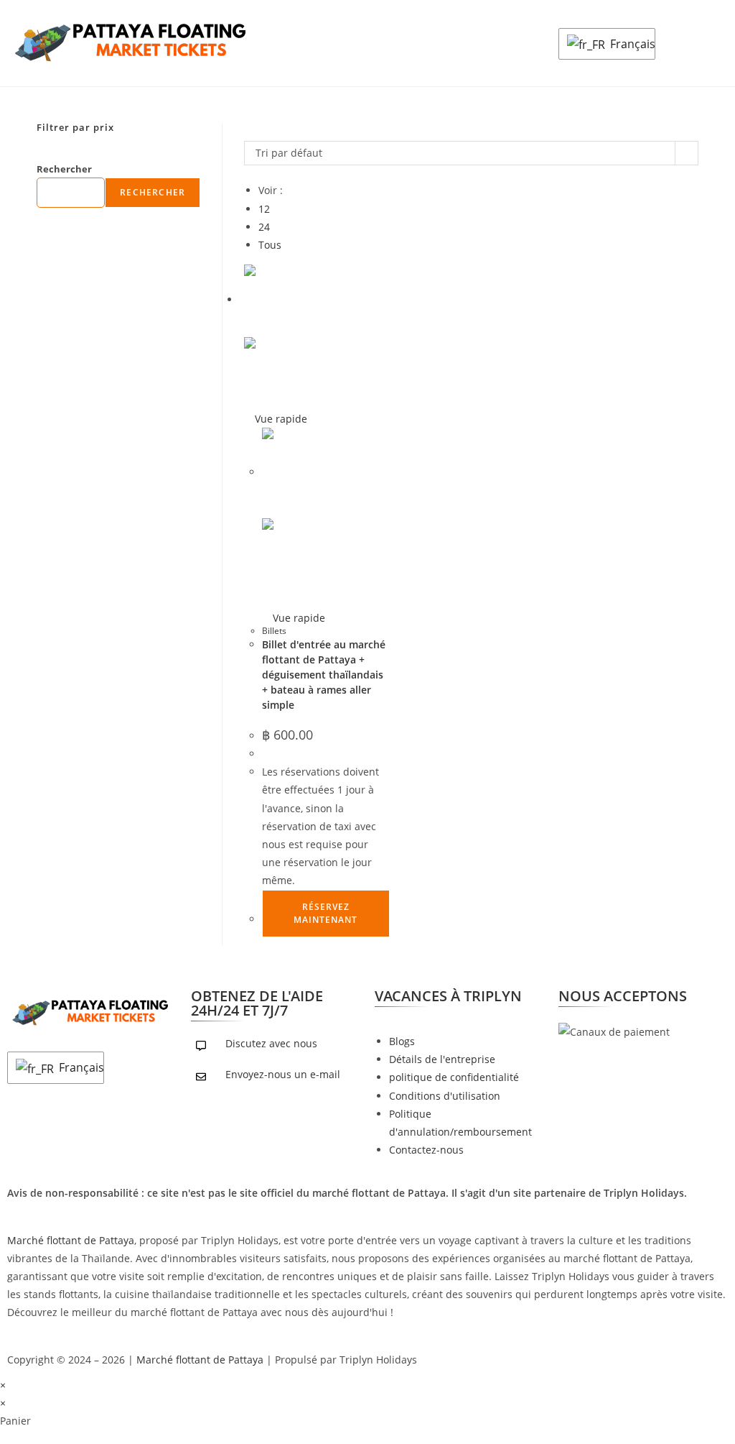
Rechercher (64, 168)
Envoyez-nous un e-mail (282, 1074)
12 (264, 209)
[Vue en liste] (256, 132)
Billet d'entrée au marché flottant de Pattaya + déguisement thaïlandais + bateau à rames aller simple (323, 675)
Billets (274, 631)
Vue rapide (279, 419)
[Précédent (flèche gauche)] (25, 722)
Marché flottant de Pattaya (70, 1240)
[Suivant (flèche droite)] (710, 722)
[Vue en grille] (248, 132)
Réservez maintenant (325, 913)
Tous (269, 245)
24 (264, 227)
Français (628, 44)
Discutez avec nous (271, 1043)
